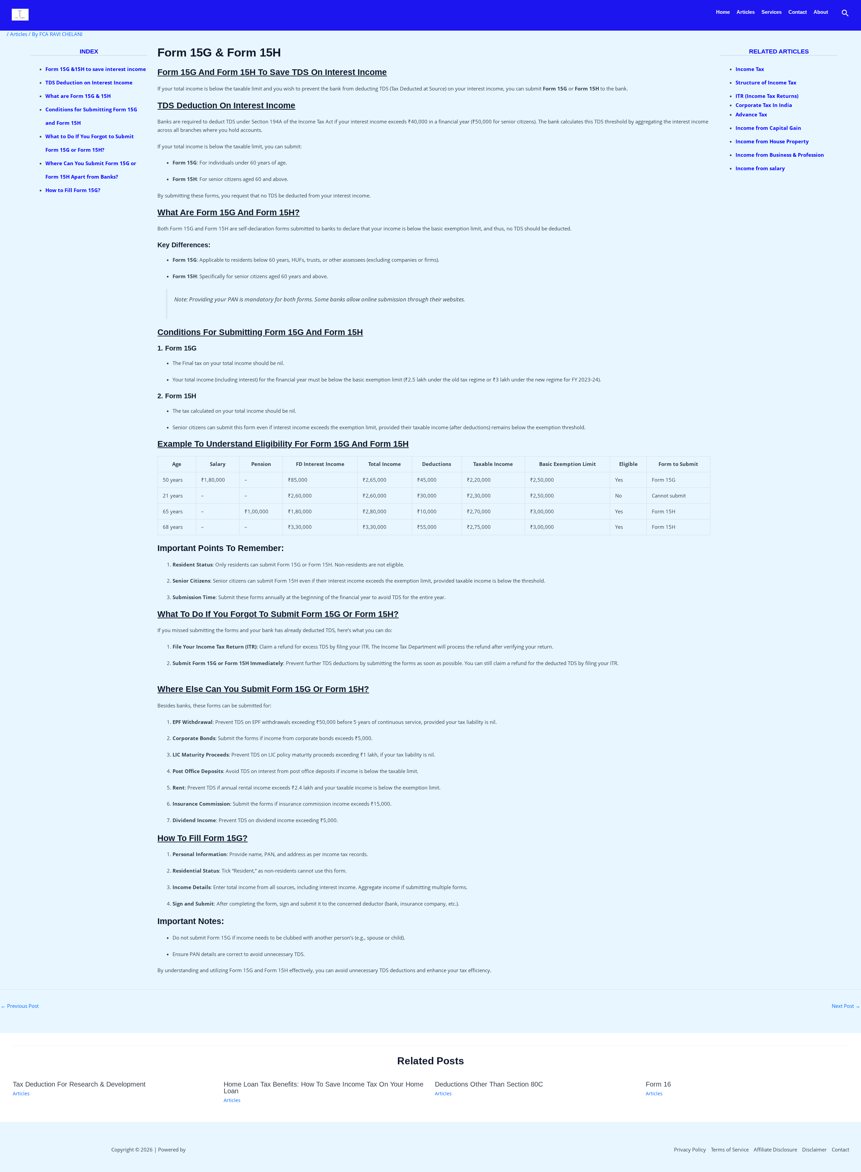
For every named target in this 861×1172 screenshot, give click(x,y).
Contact (797, 12)
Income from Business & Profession (780, 154)
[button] (845, 13)
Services (771, 12)
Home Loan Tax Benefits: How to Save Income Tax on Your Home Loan (323, 1088)
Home (723, 12)
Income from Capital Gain (768, 127)
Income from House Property (773, 141)
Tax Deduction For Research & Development (79, 1084)
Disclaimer (814, 1149)
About (821, 12)
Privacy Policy (690, 1149)
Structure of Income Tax (766, 82)
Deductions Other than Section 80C (489, 1084)
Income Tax (750, 69)
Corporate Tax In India (764, 105)
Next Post (846, 1005)
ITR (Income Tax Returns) (767, 96)
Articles (746, 12)
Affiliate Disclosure (775, 1149)
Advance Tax (751, 114)
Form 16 (658, 1084)
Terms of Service (730, 1149)
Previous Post (20, 1005)
